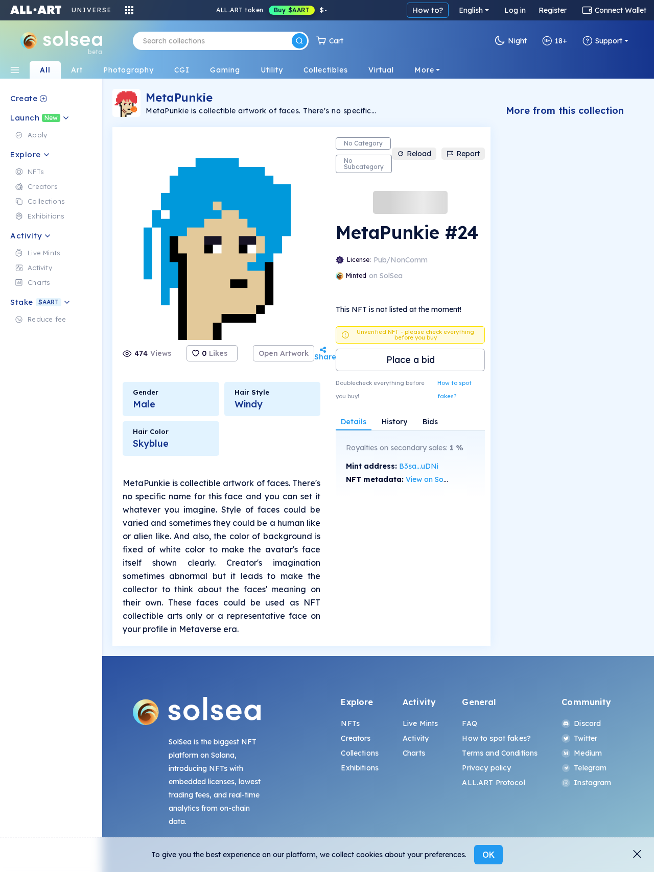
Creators (355, 738)
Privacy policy (486, 767)
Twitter (585, 738)
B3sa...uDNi (418, 466)
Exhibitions (360, 767)
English (471, 10)
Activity (416, 738)
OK (488, 855)
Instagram (592, 782)
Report (468, 153)
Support (608, 40)
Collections (360, 753)
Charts (414, 753)
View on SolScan (434, 479)
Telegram (590, 767)
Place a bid (410, 360)
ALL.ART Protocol (493, 782)
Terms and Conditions (500, 753)
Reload (419, 153)
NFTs (350, 723)
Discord (587, 723)
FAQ (469, 723)
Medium (588, 753)
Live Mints (420, 723)
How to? (427, 10)
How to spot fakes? (454, 389)
